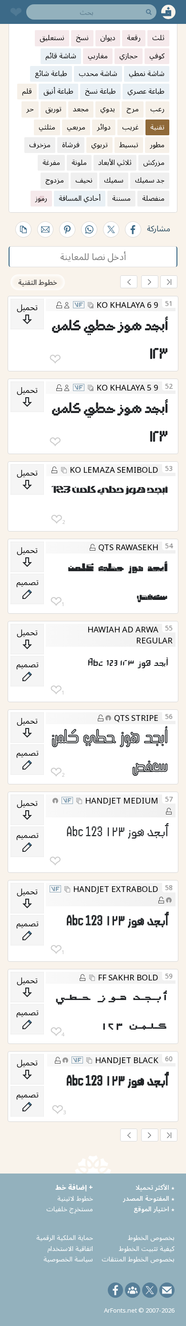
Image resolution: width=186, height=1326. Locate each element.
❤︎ (55, 359)
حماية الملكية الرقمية (64, 1237)
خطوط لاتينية (75, 1198)
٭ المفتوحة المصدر (149, 1198)
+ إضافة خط (74, 1187)
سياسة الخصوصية (68, 1258)
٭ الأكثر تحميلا (155, 1187)
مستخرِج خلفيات (69, 1208)
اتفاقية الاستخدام (70, 1248)
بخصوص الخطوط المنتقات (138, 1258)
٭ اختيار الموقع (154, 1208)
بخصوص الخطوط (151, 1237)
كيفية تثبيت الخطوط (147, 1248)
